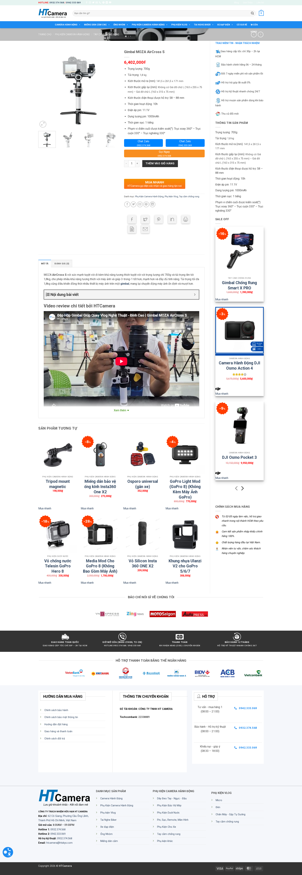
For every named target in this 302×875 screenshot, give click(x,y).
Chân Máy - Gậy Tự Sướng (230, 814)
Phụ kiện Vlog (179, 24)
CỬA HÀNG (254, 25)
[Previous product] (260, 34)
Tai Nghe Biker (202, 24)
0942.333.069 (58, 833)
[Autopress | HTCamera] (195, 614)
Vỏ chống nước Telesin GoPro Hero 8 (57, 562)
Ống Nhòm (119, 24)
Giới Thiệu (248, 2)
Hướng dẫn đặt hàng (56, 724)
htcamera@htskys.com (59, 842)
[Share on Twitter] (145, 219)
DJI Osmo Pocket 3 (239, 457)
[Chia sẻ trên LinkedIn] (152, 204)
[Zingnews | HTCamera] (135, 614)
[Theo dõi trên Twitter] (93, 2)
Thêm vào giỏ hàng (160, 163)
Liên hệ (260, 2)
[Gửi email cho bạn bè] (140, 204)
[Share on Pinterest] (158, 219)
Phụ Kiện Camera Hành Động (148, 24)
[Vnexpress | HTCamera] (107, 614)
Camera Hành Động (66, 24)
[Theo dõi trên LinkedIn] (107, 2)
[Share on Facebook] (132, 219)
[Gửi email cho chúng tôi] (97, 2)
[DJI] (218, 389)
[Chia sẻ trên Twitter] (133, 204)
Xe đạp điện (223, 24)
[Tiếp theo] (242, 489)
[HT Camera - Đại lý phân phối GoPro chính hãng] (52, 13)
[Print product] (185, 219)
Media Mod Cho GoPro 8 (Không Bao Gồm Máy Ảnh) (100, 562)
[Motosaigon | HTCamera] (162, 614)
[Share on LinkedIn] (172, 219)
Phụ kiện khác (165, 841)
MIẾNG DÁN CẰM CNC (95, 24)
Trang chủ (45, 34)
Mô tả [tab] (44, 263)
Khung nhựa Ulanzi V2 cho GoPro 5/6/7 (185, 562)
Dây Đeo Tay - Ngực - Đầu (172, 798)
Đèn (218, 807)
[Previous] (44, 88)
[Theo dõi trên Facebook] (87, 2)
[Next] (113, 88)
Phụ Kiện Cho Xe (166, 826)
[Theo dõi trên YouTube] (110, 2)
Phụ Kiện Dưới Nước (168, 812)
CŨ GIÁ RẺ (242, 24)
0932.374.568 (58, 829)
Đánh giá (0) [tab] (62, 263)
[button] (261, 13)
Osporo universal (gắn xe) (142, 482)
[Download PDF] (132, 229)
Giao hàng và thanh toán (58, 731)
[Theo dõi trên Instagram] (90, 2)
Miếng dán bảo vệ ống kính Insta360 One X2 (100, 482)
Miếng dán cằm (109, 841)
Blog (236, 2)
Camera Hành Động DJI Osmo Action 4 (239, 364)
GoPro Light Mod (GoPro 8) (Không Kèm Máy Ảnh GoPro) (185, 482)
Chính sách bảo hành (56, 710)
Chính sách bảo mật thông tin (61, 717)
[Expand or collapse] (195, 294)
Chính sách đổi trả (54, 738)
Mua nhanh (221, 299)
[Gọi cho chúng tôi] (100, 2)
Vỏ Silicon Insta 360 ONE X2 (143, 562)
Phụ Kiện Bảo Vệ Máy (169, 805)
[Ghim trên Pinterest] (146, 204)
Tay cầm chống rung (106, 34)
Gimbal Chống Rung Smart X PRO (239, 283)
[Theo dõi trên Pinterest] (103, 2)
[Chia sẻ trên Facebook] (127, 204)
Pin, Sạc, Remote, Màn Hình (172, 819)
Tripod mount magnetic (58, 482)
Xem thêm (120, 410)
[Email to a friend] (145, 229)
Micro (219, 800)
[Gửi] (252, 13)
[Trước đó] (236, 489)
